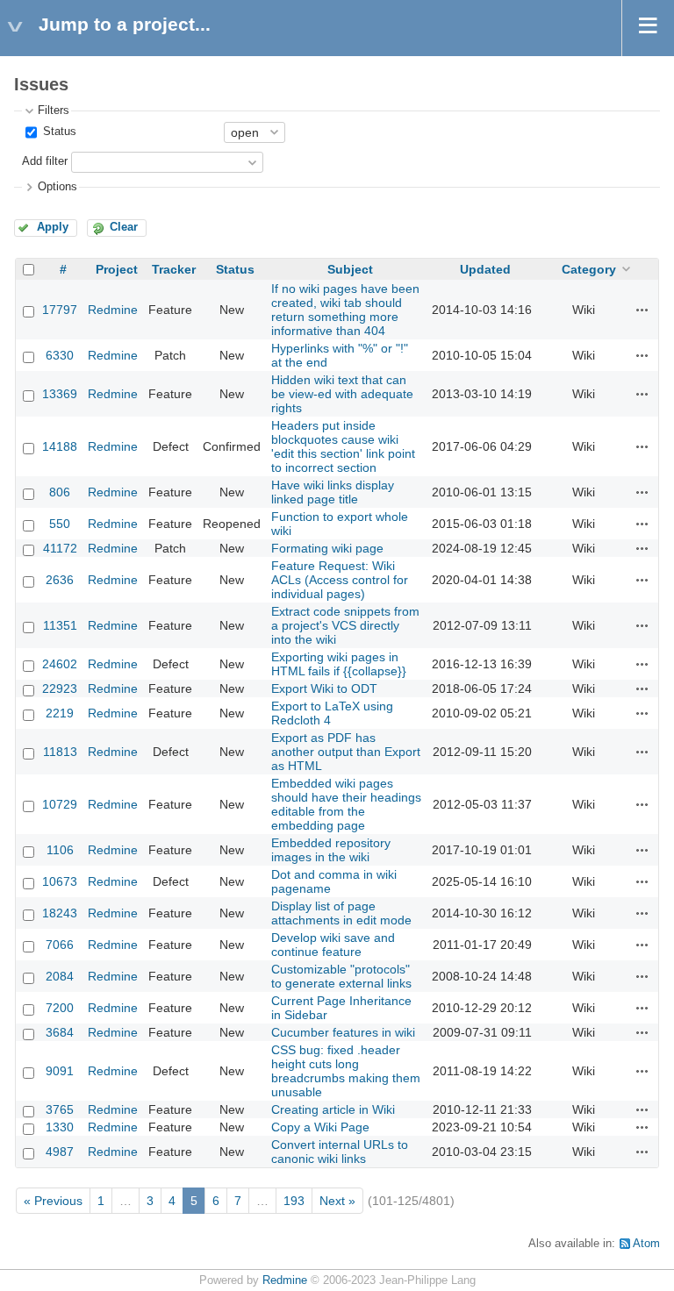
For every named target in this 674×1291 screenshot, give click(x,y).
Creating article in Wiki (333, 1109)
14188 (59, 446)
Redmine (113, 310)
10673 (59, 881)
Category (589, 269)
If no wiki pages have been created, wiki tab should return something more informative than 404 (345, 310)
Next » (337, 1201)
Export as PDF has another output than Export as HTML (345, 752)
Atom (646, 1244)
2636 (60, 580)
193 (294, 1201)
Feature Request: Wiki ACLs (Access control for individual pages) (339, 580)
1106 (60, 850)
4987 (60, 1152)
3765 (60, 1109)
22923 (59, 688)
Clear (124, 227)
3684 (60, 1032)
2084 (60, 976)
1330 (60, 1127)
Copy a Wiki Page (320, 1127)
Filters (53, 110)
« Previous (53, 1201)
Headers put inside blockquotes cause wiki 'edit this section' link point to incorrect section (343, 446)
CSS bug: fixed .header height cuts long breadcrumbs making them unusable (345, 1071)
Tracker (174, 269)
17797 (59, 310)
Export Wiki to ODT (324, 688)
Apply (52, 227)
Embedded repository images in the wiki (331, 850)
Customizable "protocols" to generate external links (341, 976)
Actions (642, 310)
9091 (60, 1071)
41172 (60, 548)
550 (59, 524)
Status (57, 131)
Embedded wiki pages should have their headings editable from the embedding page (346, 804)
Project (117, 269)
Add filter (45, 161)
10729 (59, 804)
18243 (59, 913)
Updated (485, 269)
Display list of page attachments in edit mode (341, 913)
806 (59, 492)
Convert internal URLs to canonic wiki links (339, 1152)
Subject (350, 269)
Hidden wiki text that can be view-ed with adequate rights (342, 394)
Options (57, 187)
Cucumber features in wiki (343, 1032)
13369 (59, 394)
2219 (60, 713)
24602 (59, 664)
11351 (60, 625)
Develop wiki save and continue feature (333, 945)
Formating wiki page (327, 548)
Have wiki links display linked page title (332, 492)
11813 (60, 752)
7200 (60, 1008)
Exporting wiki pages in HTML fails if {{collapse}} (338, 664)
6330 (60, 355)
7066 (60, 945)
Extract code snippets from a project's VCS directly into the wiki (345, 625)
